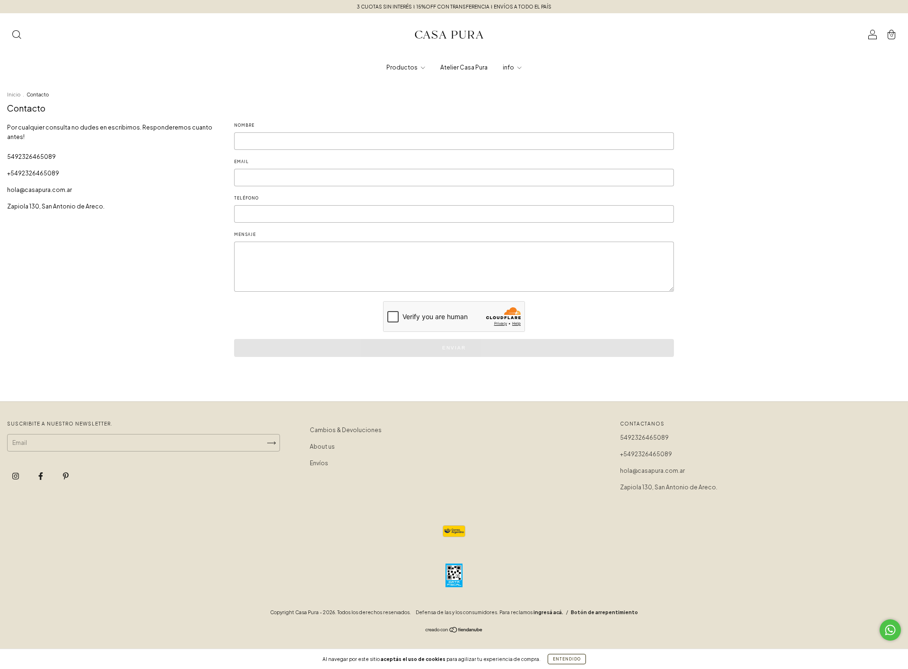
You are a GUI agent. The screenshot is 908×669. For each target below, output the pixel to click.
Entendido (567, 659)
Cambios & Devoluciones (346, 430)
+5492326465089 (33, 173)
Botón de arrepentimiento (604, 612)
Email (241, 161)
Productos (402, 67)
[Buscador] (16, 35)
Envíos (319, 463)
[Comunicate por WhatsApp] (890, 630)
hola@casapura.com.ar (39, 189)
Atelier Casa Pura (464, 67)
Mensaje (245, 234)
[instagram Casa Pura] (16, 475)
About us (322, 446)
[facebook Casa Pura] (41, 475)
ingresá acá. (548, 612)
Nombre (244, 125)
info (509, 67)
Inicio (13, 94)
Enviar (454, 347)
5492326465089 (31, 156)
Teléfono (246, 198)
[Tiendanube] (454, 630)
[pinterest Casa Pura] (65, 475)
